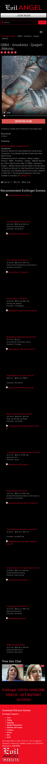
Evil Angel (5, 36)
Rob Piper (16, 419)
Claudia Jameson (38, 496)
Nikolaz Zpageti (16, 146)
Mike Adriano (19, 650)
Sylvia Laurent (28, 496)
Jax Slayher (23, 419)
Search (42, 22)
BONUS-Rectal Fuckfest (16, 645)
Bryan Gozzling (20, 573)
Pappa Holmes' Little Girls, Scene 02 (20, 376)
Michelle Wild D (11, 496)
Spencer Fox (10, 457)
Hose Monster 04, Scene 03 (17, 260)
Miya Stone (10, 611)
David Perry (16, 265)
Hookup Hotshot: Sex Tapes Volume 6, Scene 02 (25, 568)
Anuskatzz (5, 146)
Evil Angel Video (8, 741)
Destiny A (10, 265)
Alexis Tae (10, 419)
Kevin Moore (17, 611)
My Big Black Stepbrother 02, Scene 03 (21, 337)
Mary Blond (19, 496)
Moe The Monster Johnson (22, 342)
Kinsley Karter (11, 573)
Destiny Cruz (11, 226)
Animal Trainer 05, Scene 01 (17, 491)
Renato (22, 265)
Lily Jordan (10, 342)
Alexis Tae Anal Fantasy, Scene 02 (19, 414)
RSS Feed (39, 743)
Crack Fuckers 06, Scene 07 (17, 606)
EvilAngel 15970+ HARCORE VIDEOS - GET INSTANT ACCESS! (23, 695)
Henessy (9, 303)
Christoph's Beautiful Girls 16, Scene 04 (21, 529)
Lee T (16, 457)
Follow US (30, 743)
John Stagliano (17, 303)
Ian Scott (27, 265)
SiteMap (23, 743)
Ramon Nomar (19, 226)
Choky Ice (34, 265)
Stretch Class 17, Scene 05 (17, 299)
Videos (13, 36)
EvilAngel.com (25, 176)
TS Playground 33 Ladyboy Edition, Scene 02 (23, 452)
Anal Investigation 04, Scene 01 (18, 222)
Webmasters (6, 746)
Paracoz (25, 146)
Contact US (14, 743)
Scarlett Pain (10, 650)
